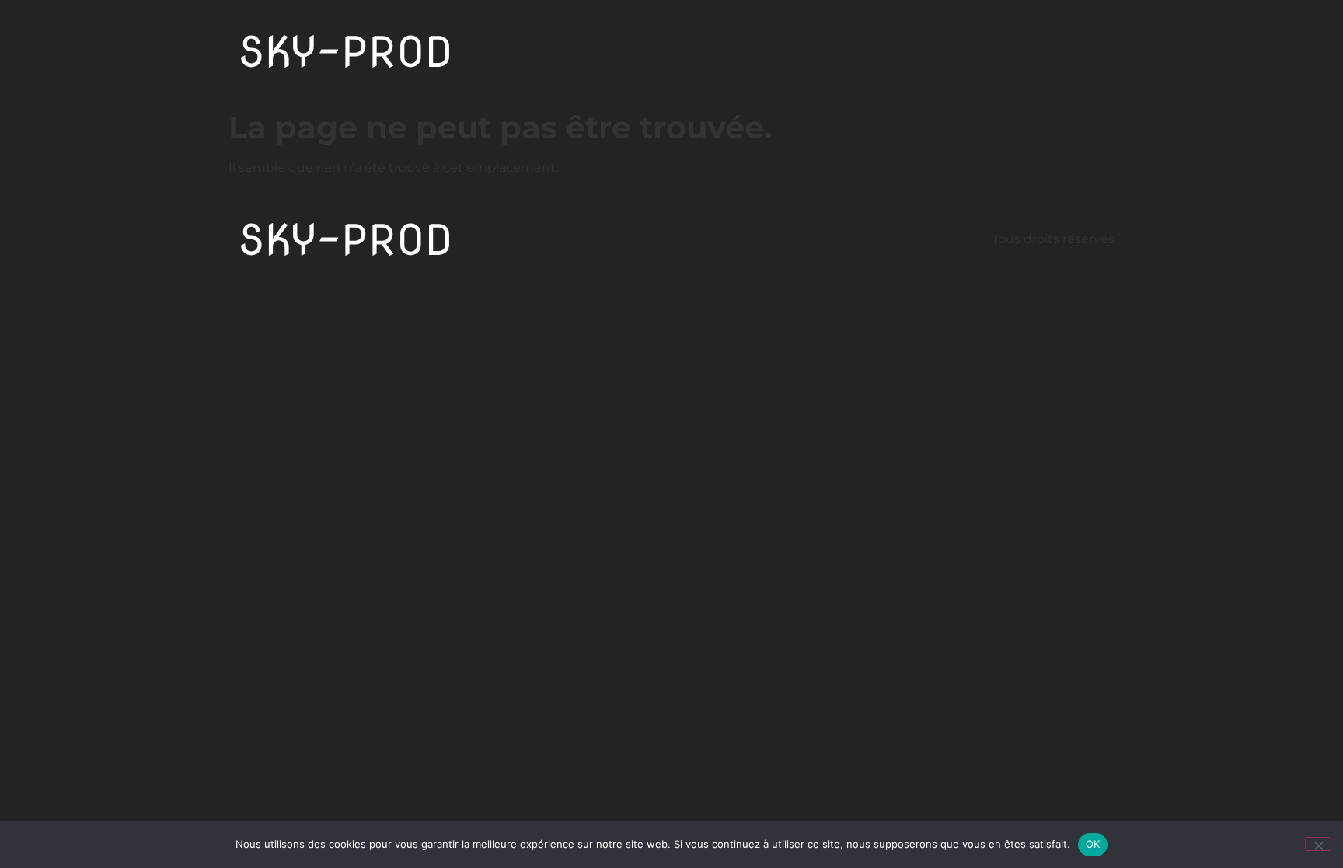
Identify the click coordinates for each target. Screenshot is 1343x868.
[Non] (1318, 844)
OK (1093, 844)
